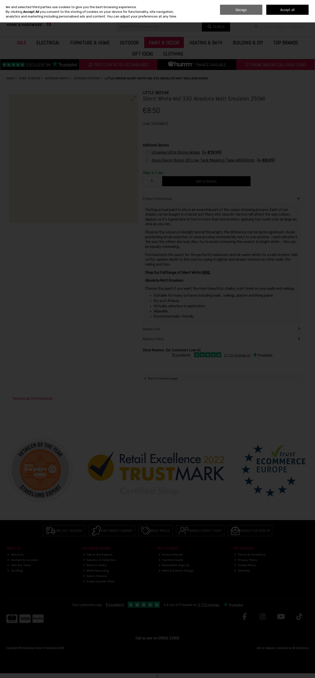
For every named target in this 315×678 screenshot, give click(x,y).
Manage (241, 9)
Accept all (287, 9)
